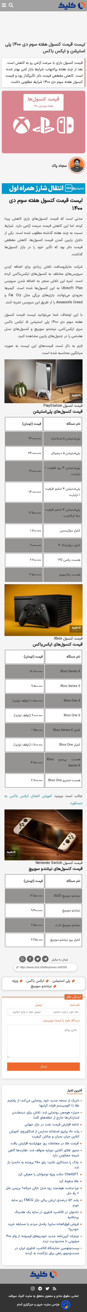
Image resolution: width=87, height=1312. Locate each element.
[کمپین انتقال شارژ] (43, 188)
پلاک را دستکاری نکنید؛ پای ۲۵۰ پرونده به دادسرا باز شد (43, 1165)
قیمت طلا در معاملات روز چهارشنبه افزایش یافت (44, 1143)
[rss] (54, 1289)
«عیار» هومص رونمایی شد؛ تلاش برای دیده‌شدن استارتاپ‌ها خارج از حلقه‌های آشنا (45, 1115)
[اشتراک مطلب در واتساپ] (22, 959)
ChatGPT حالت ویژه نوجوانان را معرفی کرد (48, 1174)
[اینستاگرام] (33, 1289)
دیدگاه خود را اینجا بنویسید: (61, 1020)
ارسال (43, 1066)
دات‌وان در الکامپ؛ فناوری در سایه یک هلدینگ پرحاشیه (46, 1215)
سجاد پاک (59, 166)
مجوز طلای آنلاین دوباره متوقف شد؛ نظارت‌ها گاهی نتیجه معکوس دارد (43, 1153)
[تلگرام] (45, 960)
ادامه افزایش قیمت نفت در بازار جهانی (52, 1124)
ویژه (15, 981)
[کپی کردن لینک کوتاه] (43, 967)
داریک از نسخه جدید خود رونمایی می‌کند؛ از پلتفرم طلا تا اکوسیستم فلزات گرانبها (43, 1103)
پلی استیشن (61, 981)
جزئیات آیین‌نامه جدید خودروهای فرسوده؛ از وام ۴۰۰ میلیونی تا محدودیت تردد (42, 1239)
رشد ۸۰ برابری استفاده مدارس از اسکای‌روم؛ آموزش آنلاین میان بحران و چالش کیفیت (44, 1134)
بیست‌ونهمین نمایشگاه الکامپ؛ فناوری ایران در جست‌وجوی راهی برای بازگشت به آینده (47, 1251)
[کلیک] (71, 6)
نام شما (75, 1005)
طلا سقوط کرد (69, 1181)
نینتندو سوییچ (42, 986)
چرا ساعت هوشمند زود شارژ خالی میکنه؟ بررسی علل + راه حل (42, 1191)
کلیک (21, 1296)
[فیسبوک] (30, 960)
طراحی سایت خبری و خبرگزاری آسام (38, 1304)
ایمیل (38, 1005)
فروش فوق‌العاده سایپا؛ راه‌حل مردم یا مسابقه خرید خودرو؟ (43, 1227)
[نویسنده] (76, 166)
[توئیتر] (37, 960)
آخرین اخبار (74, 1090)
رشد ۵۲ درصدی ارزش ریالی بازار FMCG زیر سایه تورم (45, 1203)
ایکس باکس (35, 981)
